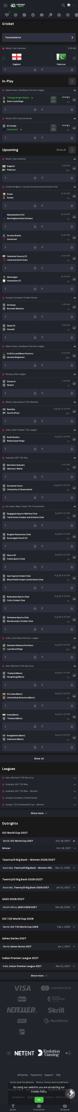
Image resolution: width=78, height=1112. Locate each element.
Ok (38, 1099)
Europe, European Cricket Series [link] (21, 297)
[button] (39, 90)
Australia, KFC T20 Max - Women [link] (22, 791)
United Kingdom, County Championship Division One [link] (32, 186)
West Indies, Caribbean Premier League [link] (25, 90)
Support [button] (49, 1074)
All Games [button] (23, 1074)
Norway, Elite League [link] (16, 374)
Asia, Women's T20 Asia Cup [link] (20, 666)
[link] (17, 5)
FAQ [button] (58, 1074)
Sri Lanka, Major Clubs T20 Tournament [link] (25, 506)
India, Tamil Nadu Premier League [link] (22, 638)
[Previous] (3, 58)
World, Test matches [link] (16, 159)
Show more (37, 813)
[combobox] (70, 5)
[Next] (74, 58)
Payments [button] (36, 1074)
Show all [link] (61, 149)
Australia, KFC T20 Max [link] (17, 457)
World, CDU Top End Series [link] (19, 118)
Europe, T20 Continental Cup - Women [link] (25, 804)
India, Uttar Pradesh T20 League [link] (21, 430)
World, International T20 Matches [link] (22, 402)
